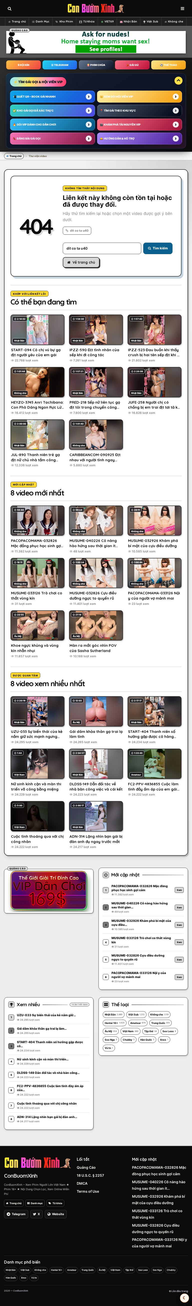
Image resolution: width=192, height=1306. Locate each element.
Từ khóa (57, 1203)
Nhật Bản (130, 21)
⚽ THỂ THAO (168, 64)
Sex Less (169, 1031)
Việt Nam (130, 1031)
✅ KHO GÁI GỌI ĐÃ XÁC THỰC (33, 110)
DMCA (82, 1183)
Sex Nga (111, 1039)
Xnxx (164, 1039)
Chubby (128, 1039)
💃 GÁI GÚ (132, 64)
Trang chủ (19, 21)
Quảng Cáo (86, 1167)
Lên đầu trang (179, 1291)
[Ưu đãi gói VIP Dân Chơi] (48, 890)
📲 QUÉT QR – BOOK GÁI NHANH (34, 96)
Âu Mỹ (111, 1031)
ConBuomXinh (20, 1175)
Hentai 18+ (114, 1022)
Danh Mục (42, 21)
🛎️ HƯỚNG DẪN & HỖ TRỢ (117, 138)
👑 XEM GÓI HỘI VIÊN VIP (116, 96)
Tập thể (150, 1031)
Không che (175, 21)
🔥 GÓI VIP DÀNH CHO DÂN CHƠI (34, 124)
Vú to (109, 1047)
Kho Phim (66, 21)
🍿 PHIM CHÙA (96, 64)
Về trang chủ (83, 262)
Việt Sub (152, 21)
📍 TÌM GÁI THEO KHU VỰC (118, 110)
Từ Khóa (89, 21)
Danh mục (37, 1203)
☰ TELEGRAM (59, 64)
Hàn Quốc (147, 1039)
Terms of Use (88, 1191)
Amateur (138, 1022)
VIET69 (109, 21)
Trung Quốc (160, 1022)
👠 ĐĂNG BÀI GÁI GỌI (26, 138)
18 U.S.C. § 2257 (90, 1175)
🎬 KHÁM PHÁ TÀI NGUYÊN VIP (120, 124)
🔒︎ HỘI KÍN (23, 64)
